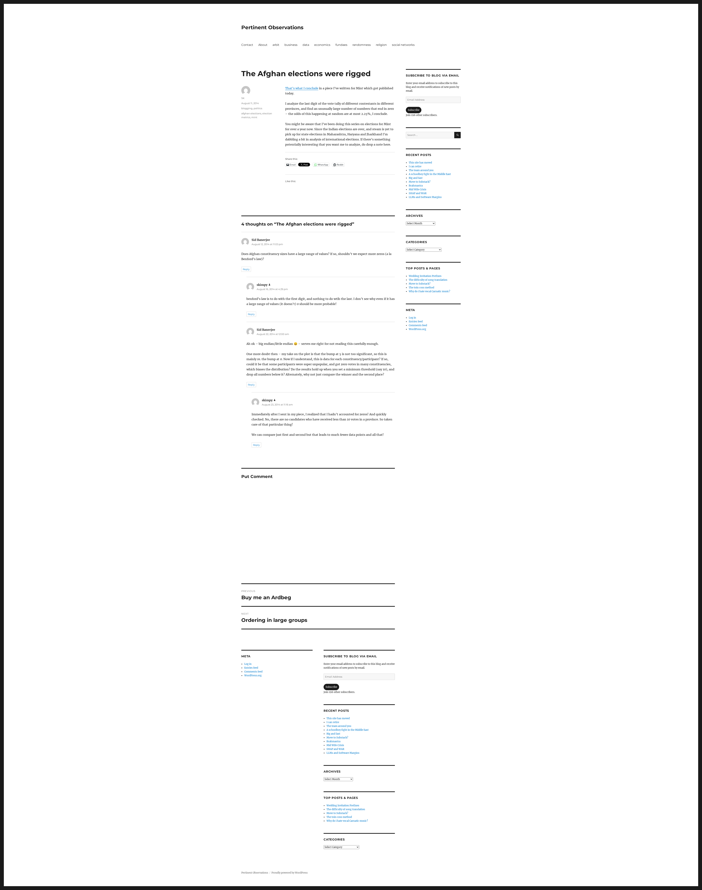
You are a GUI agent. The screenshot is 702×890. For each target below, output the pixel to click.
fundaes (341, 45)
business (290, 45)
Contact (247, 45)
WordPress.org (253, 675)
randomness (361, 45)
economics (322, 45)
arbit (276, 45)
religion (381, 45)
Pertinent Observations (272, 27)
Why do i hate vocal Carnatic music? (347, 820)
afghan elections (251, 113)
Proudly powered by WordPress (289, 872)
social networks (403, 45)
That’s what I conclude (301, 88)
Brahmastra (333, 741)
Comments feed (253, 671)
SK (242, 98)
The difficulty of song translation (346, 809)
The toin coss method (339, 817)
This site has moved (338, 718)
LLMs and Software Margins (343, 752)
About (262, 45)
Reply (246, 269)
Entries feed (251, 667)
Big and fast (333, 733)
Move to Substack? (337, 737)
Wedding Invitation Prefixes (343, 805)
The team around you (339, 726)
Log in (248, 664)
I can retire (333, 722)
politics (258, 108)
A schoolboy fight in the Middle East (348, 729)
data (306, 45)
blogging (246, 108)
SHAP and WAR (335, 749)
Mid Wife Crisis (335, 745)
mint (254, 117)
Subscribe (331, 687)
